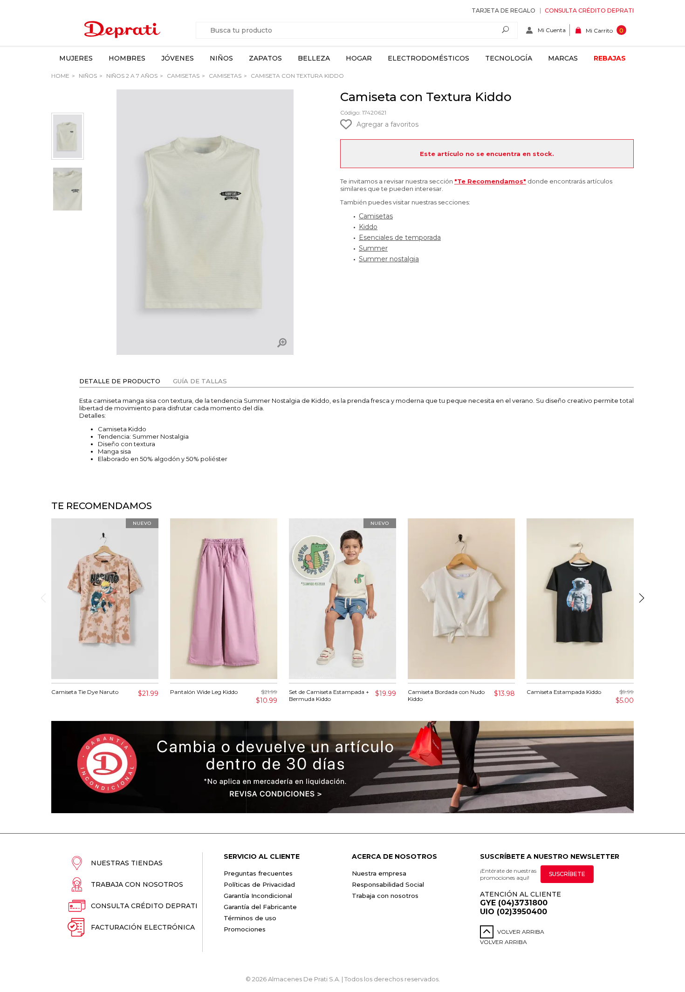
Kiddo (368, 227)
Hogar (359, 58)
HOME (60, 75)
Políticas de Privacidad (259, 884)
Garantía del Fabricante (260, 906)
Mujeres (76, 58)
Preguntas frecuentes (258, 873)
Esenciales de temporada (400, 237)
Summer (373, 248)
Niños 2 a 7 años (131, 75)
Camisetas (182, 75)
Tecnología (508, 58)
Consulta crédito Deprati (589, 10)
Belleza (314, 58)
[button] (641, 598)
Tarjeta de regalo (503, 10)
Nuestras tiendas (127, 863)
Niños (221, 58)
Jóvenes (177, 58)
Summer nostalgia (389, 259)
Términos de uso (250, 918)
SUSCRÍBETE (567, 873)
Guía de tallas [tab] (200, 381)
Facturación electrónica (143, 927)
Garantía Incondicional (258, 895)
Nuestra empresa (379, 873)
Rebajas (610, 58)
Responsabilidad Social (388, 884)
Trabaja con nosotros (137, 884)
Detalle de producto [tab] (119, 381)
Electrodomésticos (428, 58)
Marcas (563, 58)
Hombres (127, 58)
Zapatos (265, 58)
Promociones (245, 929)
